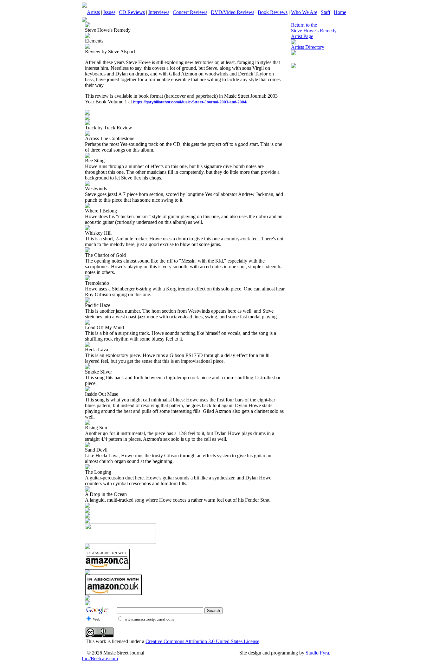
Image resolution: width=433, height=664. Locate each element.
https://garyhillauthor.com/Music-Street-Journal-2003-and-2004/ (190, 102)
